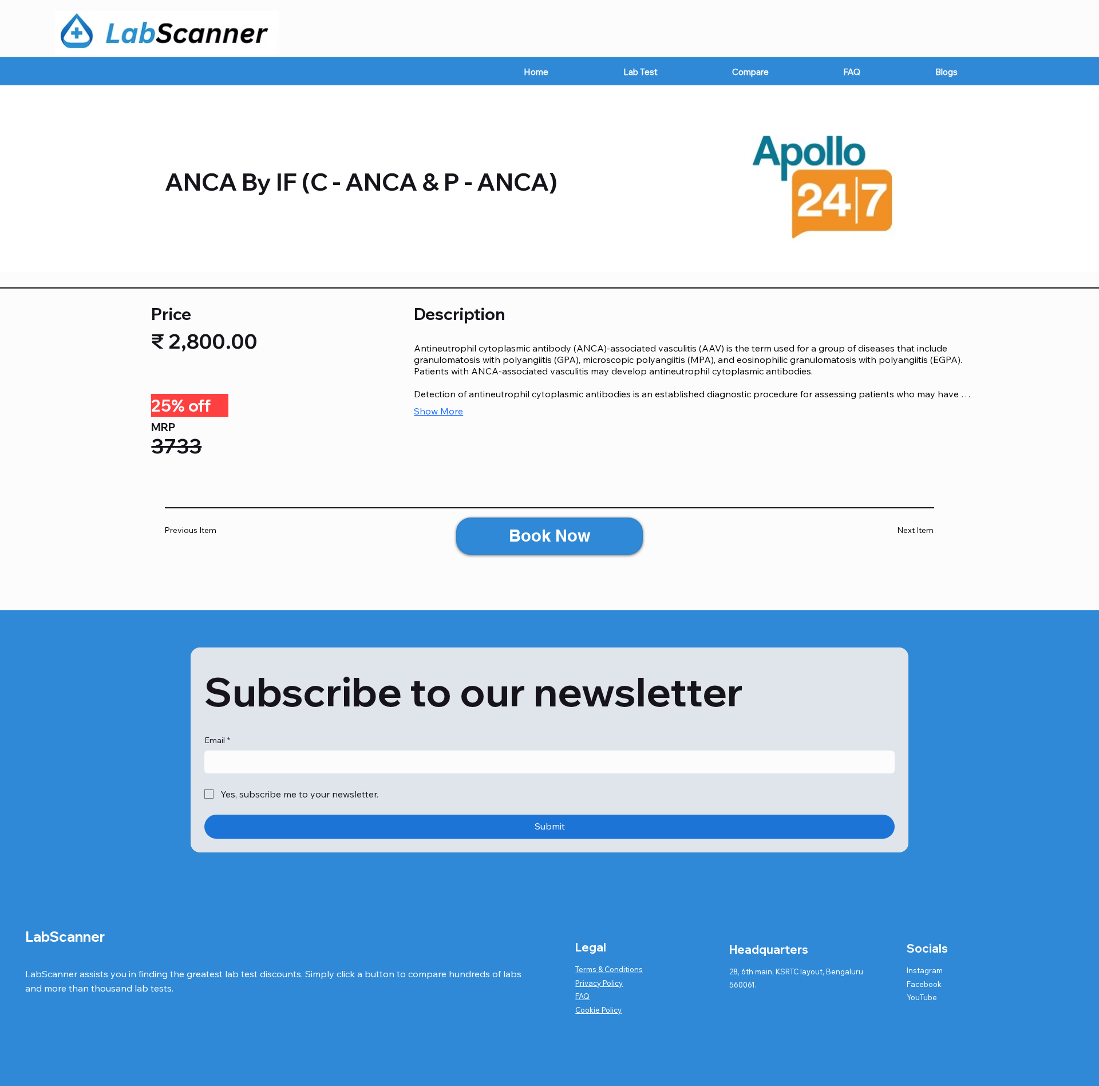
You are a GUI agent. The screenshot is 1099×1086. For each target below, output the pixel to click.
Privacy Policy (599, 983)
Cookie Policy (598, 1009)
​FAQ (582, 996)
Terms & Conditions (609, 969)
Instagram (925, 970)
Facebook (924, 984)
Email (217, 740)
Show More (438, 411)
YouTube (922, 997)
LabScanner (65, 936)
